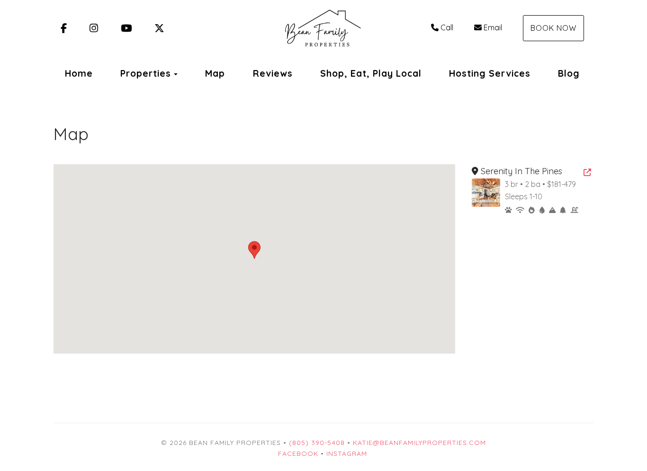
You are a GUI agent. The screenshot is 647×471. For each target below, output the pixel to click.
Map (215, 73)
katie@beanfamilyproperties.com (419, 442)
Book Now (553, 28)
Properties (145, 73)
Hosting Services (489, 73)
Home (79, 73)
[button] (254, 250)
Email (493, 27)
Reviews (273, 73)
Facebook (298, 453)
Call (446, 27)
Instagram (346, 453)
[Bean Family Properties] (323, 28)
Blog (569, 73)
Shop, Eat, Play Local (371, 73)
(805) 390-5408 (317, 442)
